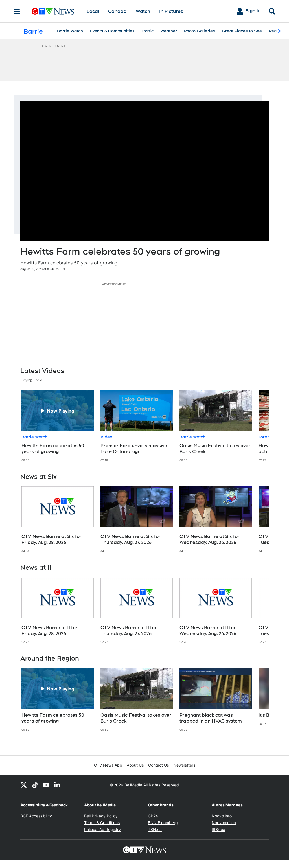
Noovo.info (222, 815)
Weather (168, 31)
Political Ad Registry (102, 829)
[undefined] (57, 426)
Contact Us (158, 765)
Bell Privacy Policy (101, 815)
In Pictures (171, 11)
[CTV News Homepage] (53, 11)
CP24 (153, 815)
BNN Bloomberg (163, 822)
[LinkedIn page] (57, 784)
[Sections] (17, 11)
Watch (143, 11)
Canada (117, 11)
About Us (135, 765)
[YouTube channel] (46, 784)
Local (93, 11)
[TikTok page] (35, 784)
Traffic (147, 31)
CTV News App (108, 765)
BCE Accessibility (36, 815)
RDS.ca (218, 829)
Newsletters (184, 765)
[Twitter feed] (23, 784)
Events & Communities (112, 31)
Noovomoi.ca (224, 822)
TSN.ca (155, 829)
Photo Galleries (199, 31)
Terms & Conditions (102, 822)
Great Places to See (242, 31)
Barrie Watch (70, 31)
